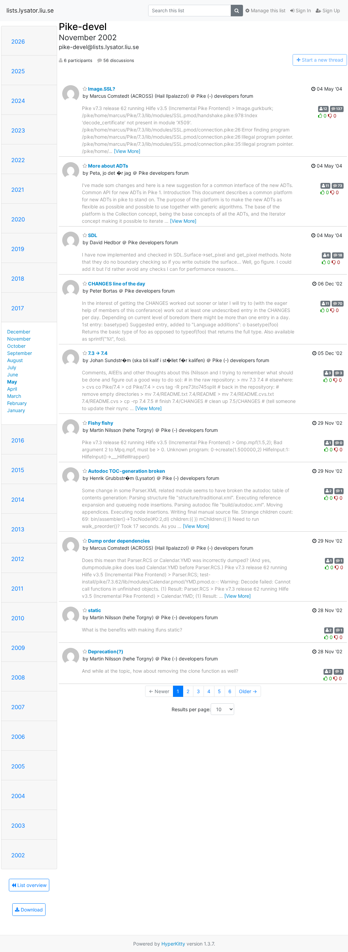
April (12, 389)
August (15, 360)
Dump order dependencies (118, 541)
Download (31, 909)
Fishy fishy (100, 423)
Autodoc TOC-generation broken (126, 471)
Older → (248, 691)
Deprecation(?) (105, 651)
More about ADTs (107, 166)
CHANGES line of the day (116, 283)
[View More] (127, 151)
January (16, 410)
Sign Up (330, 10)
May (12, 382)
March (14, 396)
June (12, 374)
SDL (92, 235)
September (19, 353)
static (94, 610)
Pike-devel (83, 26)
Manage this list (267, 10)
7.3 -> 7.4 (97, 353)
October (16, 346)
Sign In (302, 10)
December (18, 331)
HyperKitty (173, 944)
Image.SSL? (101, 89)
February (17, 403)
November (19, 339)
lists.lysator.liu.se (30, 10)
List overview (31, 885)
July (11, 367)
